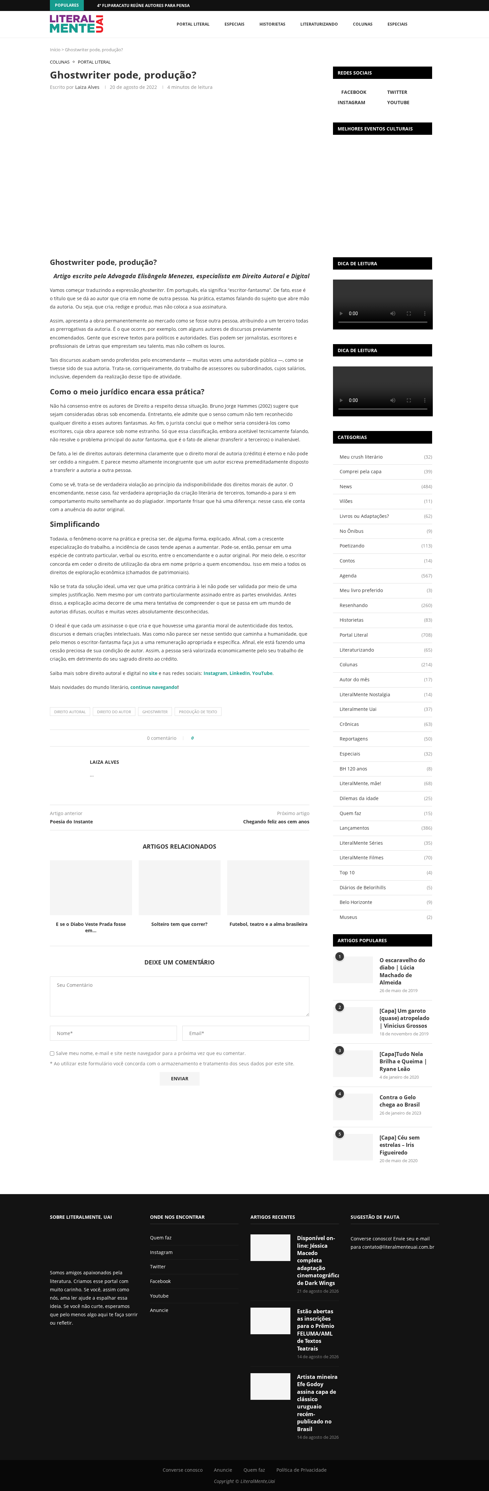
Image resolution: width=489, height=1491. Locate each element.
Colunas (363, 24)
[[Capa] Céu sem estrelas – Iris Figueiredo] (353, 1147)
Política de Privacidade (301, 1470)
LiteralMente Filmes (386, 857)
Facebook (160, 1281)
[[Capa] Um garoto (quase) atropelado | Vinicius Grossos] (353, 1020)
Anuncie (159, 1310)
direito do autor (114, 711)
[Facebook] (424, 5)
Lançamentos (386, 828)
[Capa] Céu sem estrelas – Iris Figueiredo (400, 1145)
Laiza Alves (87, 87)
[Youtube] (75, 1341)
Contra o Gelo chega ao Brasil (400, 1101)
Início (55, 50)
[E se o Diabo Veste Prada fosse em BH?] (91, 887)
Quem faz (386, 813)
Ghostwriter (155, 711)
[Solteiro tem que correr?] (180, 887)
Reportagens (386, 739)
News (386, 486)
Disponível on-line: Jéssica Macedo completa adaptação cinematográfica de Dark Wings (318, 1260)
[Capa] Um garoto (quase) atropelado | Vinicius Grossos (404, 1018)
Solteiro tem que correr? (179, 924)
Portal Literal (193, 24)
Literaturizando (319, 24)
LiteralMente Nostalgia (386, 694)
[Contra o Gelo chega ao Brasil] (353, 1107)
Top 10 (386, 872)
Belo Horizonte (386, 902)
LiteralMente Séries (386, 843)
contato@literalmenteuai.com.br (398, 1247)
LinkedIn (240, 673)
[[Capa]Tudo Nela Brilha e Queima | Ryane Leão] (353, 1063)
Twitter (158, 1266)
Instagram (161, 1252)
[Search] (435, 24)
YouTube (262, 673)
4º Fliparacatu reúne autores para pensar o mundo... (157, 5)
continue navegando (153, 687)
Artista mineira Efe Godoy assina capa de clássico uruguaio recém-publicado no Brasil (317, 1403)
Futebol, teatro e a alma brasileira (268, 924)
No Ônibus (386, 531)
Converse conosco (183, 1470)
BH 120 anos (386, 768)
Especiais (398, 24)
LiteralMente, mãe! (386, 783)
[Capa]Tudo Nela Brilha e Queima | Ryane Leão (403, 1061)
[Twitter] (64, 1341)
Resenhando (386, 605)
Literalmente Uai (386, 709)
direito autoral (70, 711)
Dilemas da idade (386, 798)
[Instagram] (70, 1341)
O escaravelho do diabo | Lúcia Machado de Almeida (402, 971)
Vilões (386, 501)
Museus (386, 917)
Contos (386, 560)
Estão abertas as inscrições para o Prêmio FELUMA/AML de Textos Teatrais (315, 1330)
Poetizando (386, 545)
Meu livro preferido (386, 590)
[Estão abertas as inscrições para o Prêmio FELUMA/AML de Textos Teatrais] (270, 1321)
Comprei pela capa (386, 471)
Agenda (386, 575)
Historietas (272, 24)
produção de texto (198, 711)
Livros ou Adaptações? (386, 516)
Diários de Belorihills (386, 887)
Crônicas (386, 724)
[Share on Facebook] (201, 738)
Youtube (159, 1296)
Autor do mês (386, 679)
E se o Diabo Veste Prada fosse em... (91, 927)
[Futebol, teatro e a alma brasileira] (268, 887)
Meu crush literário (386, 457)
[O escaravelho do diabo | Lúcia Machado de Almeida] (353, 970)
